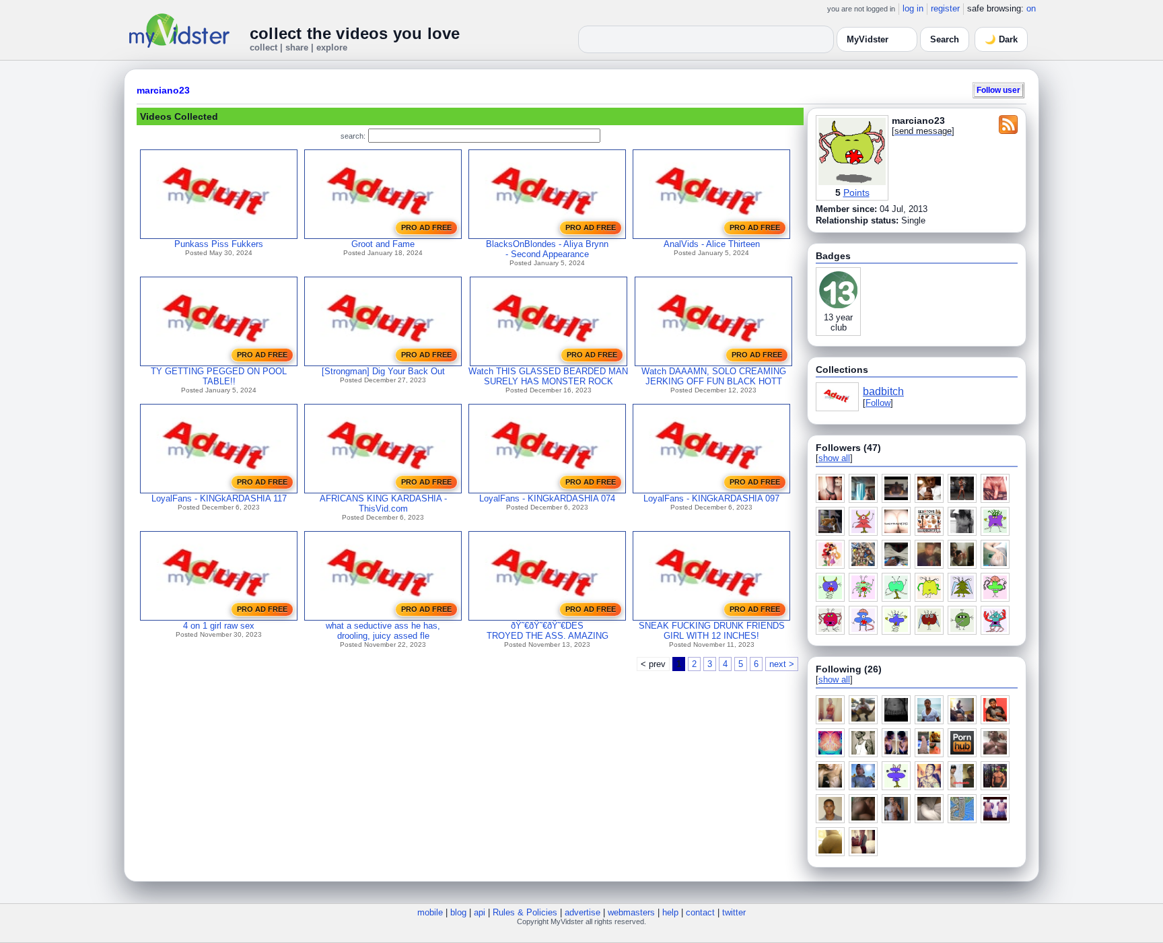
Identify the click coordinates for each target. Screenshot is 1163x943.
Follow (878, 403)
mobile (430, 912)
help (670, 912)
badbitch (883, 391)
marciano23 (163, 90)
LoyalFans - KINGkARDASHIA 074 (547, 498)
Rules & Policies (525, 912)
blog (458, 912)
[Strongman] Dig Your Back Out (383, 371)
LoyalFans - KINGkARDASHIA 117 (219, 498)
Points (856, 192)
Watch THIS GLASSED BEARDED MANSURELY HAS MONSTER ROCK (548, 376)
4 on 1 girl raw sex (218, 626)
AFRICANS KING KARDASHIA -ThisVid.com (383, 503)
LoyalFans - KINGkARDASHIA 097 (711, 498)
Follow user (998, 89)
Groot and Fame (383, 244)
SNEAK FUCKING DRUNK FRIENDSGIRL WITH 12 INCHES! (712, 631)
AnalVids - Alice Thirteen (712, 244)
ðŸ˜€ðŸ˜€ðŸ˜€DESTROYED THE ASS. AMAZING (547, 631)
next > (781, 664)
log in (913, 8)
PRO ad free (426, 227)
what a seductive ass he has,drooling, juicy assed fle (383, 631)
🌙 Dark (1001, 39)
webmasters (631, 912)
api (479, 912)
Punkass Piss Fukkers (218, 244)
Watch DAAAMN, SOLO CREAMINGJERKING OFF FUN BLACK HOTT (713, 376)
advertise (582, 912)
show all (834, 458)
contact (700, 912)
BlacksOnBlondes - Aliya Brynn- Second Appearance (547, 249)
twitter (734, 912)
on (1031, 8)
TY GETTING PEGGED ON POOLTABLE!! (219, 376)
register (945, 8)
